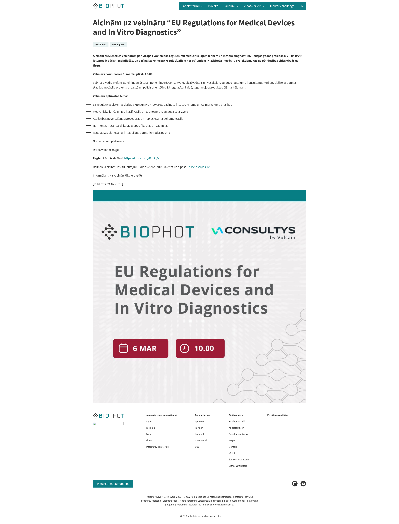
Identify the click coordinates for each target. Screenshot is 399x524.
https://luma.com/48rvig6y (141, 158)
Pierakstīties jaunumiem (113, 484)
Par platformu (191, 6)
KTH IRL (233, 453)
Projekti (213, 6)
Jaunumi (230, 6)
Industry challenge (282, 6)
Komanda (200, 433)
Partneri (199, 427)
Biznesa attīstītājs (238, 465)
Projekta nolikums (238, 433)
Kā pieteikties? (236, 427)
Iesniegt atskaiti (237, 421)
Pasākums (100, 44)
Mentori (233, 446)
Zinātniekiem (253, 6)
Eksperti (233, 440)
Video (149, 440)
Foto (148, 433)
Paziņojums (118, 44)
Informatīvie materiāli (157, 446)
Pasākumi (151, 427)
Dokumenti (201, 440)
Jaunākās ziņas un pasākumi (161, 414)
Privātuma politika (277, 414)
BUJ (197, 446)
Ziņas (149, 421)
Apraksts (199, 421)
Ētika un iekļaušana (239, 459)
